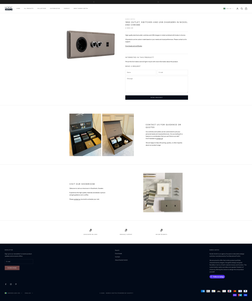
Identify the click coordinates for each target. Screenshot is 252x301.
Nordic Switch (130, 19)
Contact (67, 8)
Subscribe (12, 268)
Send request (157, 97)
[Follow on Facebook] (6, 284)
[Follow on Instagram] (11, 284)
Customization (55, 8)
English (28, 293)
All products (28, 8)
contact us (159, 138)
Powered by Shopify (125, 293)
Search (117, 250)
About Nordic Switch (81, 8)
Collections (41, 8)
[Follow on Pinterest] (16, 284)
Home (18, 8)
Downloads (118, 253)
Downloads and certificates (133, 46)
